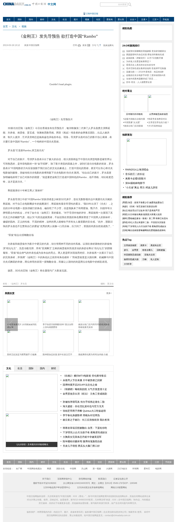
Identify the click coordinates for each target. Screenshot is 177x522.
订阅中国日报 (92, 13)
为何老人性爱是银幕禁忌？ (138, 61)
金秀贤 (135, 250)
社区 (98, 19)
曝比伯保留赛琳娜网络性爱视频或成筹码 (146, 230)
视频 (87, 19)
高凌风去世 (156, 245)
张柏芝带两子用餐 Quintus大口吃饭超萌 (84, 410)
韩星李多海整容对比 (157, 119)
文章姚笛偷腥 (130, 245)
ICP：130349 (130, 483)
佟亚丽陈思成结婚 (132, 254)
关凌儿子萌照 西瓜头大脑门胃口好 (81, 445)
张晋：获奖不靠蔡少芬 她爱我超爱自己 (146, 202)
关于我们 (46, 479)
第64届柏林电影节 (135, 183)
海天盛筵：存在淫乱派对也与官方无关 (83, 406)
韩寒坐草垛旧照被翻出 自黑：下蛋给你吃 (85, 428)
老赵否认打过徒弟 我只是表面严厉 (144, 210)
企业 (132, 19)
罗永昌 (24, 283)
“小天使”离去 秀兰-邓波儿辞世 (141, 187)
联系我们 (102, 479)
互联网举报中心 (64, 479)
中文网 (52, 4)
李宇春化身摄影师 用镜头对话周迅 (81, 415)
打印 (75, 45)
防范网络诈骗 (85, 479)
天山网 (84, 468)
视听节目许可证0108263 (44, 483)
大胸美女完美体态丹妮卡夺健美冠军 (82, 436)
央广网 (19, 468)
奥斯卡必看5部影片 (135, 178)
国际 (20, 19)
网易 (49, 468)
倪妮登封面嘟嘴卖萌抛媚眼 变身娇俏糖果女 (146, 51)
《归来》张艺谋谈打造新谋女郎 (142, 206)
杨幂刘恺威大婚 (131, 259)
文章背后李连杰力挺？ (158, 122)
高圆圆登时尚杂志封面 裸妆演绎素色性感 (145, 54)
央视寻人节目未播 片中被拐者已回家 (82, 380)
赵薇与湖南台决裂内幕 (134, 119)
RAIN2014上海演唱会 (137, 169)
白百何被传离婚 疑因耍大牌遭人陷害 (145, 214)
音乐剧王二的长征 (135, 174)
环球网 (135, 468)
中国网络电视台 (34, 468)
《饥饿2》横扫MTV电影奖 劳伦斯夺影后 (84, 375)
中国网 (73, 468)
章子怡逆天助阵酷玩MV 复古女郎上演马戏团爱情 (58, 325)
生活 (65, 19)
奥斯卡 (143, 245)
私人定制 (155, 259)
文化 (53, 19)
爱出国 (121, 19)
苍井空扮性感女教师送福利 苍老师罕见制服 (146, 68)
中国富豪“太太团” (132, 122)
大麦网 (109, 468)
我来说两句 (108, 45)
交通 (143, 19)
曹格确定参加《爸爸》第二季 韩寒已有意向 (148, 218)
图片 (76, 19)
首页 (8, 19)
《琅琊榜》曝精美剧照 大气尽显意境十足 (85, 389)
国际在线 (60, 468)
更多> (109, 293)
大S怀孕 (128, 264)
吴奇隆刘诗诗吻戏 (134, 114)
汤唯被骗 (161, 250)
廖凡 (126, 250)
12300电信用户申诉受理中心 (56, 487)
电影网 (158, 468)
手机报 (166, 19)
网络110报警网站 (119, 487)
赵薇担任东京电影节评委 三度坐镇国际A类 (145, 75)
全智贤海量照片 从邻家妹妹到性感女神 (22, 325)
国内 (31, 19)
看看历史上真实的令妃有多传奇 (140, 65)
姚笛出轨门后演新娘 (133, 126)
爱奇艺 (147, 468)
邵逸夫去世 (150, 254)
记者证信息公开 (120, 479)
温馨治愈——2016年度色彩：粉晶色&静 (145, 72)
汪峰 (144, 259)
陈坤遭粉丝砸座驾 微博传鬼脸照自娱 (82, 441)
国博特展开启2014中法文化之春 (80, 384)
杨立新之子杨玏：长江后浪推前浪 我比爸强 (86, 419)
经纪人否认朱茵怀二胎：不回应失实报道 (146, 222)
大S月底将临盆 (155, 126)
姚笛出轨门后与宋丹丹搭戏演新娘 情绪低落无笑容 (93, 325)
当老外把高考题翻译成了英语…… (141, 79)
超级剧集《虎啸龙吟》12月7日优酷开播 (144, 58)
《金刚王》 (15, 283)
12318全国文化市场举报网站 (90, 487)
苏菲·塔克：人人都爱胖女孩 (139, 82)
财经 (42, 19)
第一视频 (97, 468)
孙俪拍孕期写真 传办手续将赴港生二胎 (84, 401)
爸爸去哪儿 (147, 250)
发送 (84, 45)
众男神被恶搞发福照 (158, 114)
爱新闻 (109, 19)
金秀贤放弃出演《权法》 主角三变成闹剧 (85, 393)
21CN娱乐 (122, 468)
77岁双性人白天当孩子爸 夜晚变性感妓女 (85, 432)
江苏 (154, 19)
